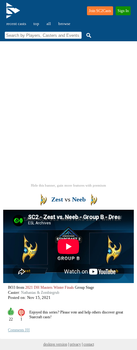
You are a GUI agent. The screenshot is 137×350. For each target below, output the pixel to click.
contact (88, 344)
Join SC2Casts (100, 11)
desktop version (55, 344)
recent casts (16, 23)
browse (64, 23)
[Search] (88, 35)
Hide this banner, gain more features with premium (68, 185)
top (36, 23)
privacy (75, 344)
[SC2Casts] (14, 13)
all (49, 23)
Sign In (123, 11)
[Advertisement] (68, 114)
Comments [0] (19, 330)
